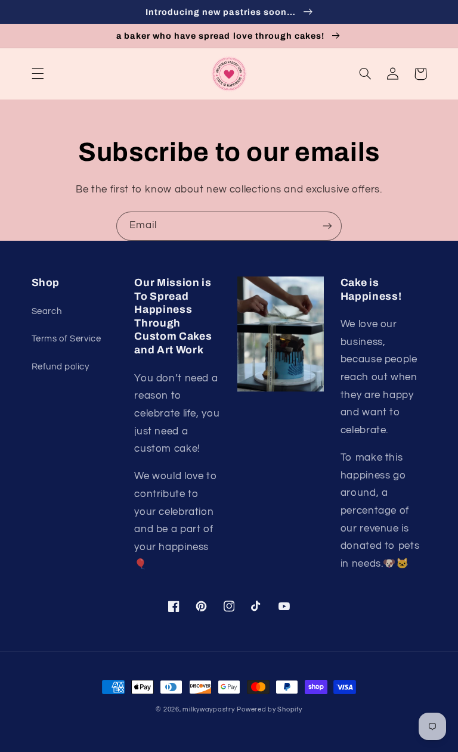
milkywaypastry (208, 709)
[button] (37, 74)
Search (47, 311)
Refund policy (60, 366)
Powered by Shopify (269, 709)
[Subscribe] (327, 226)
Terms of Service (66, 338)
